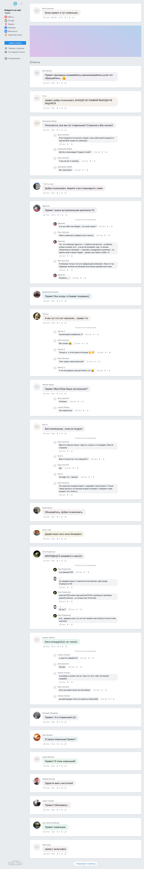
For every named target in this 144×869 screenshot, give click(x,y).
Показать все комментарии (85, 219)
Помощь (19, 863)
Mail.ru (11, 17)
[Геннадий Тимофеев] (37, 715)
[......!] (55, 578)
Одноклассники (15, 35)
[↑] (65, 17)
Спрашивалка (14, 58)
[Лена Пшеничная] (37, 554)
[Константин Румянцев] (37, 825)
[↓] (69, 17)
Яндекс (11, 24)
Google (11, 20)
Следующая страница (85, 864)
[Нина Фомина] (37, 737)
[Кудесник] (37, 208)
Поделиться (73, 17)
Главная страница (16, 48)
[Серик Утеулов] (37, 803)
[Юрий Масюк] (37, 510)
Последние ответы (16, 52)
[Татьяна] (37, 316)
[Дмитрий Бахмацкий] (37, 294)
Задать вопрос (15, 43)
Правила (11, 863)
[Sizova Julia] (37, 532)
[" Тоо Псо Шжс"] (37, 186)
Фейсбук (12, 28)
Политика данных (15, 864)
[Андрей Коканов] (37, 781)
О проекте (15, 861)
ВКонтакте (12, 31)
